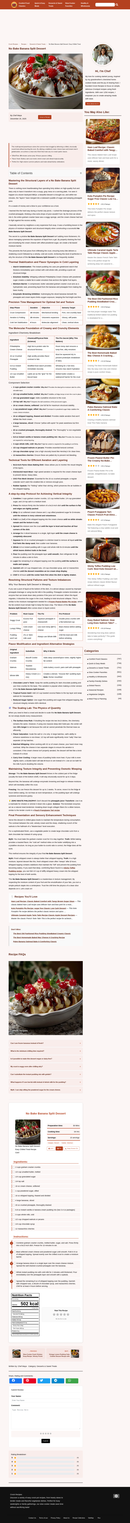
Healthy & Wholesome (85, 4)
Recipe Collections (79, 1518)
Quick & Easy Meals (40, 4)
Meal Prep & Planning (97, 699)
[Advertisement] (65, 24)
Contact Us (32, 1518)
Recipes (23, 44)
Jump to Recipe (45, 117)
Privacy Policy (55, 1518)
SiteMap (91, 1518)
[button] (54, 1314)
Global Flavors (95, 686)
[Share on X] (44, 1381)
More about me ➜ (92, 104)
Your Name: (16, 1396)
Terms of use (43, 1518)
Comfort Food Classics (24, 4)
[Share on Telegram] (58, 1381)
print (51, 1148)
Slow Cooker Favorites (70, 4)
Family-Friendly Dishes (98, 681)
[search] (117, 4)
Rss (99, 1518)
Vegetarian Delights (97, 694)
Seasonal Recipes (96, 690)
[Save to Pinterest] (29, 1381)
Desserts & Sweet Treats (55, 4)
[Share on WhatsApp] (72, 1381)
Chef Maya (17, 115)
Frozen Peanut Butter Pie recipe (63, 602)
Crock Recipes (13, 44)
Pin (60, 1148)
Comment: (15, 1405)
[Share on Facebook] (15, 1381)
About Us (66, 1518)
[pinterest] (116, 1496)
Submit (45, 1441)
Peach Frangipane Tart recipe (47, 810)
